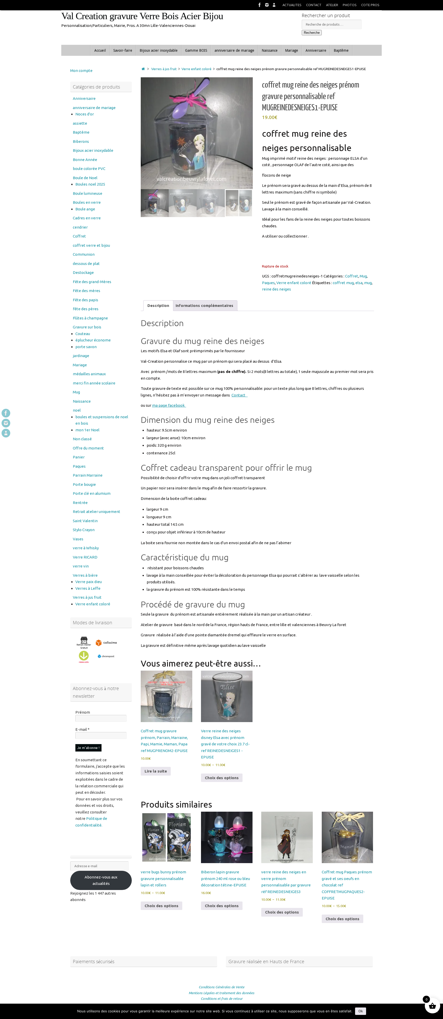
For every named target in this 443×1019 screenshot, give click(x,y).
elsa (359, 283)
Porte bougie (84, 484)
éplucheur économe (93, 340)
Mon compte (81, 70)
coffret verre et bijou (91, 245)
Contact (239, 395)
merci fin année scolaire (94, 383)
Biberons (81, 141)
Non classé (82, 439)
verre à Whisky (86, 548)
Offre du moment (88, 448)
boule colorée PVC (89, 168)
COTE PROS (370, 5)
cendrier (80, 227)
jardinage (81, 355)
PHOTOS (350, 5)
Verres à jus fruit (164, 69)
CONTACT (313, 5)
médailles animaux (89, 374)
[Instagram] (266, 4)
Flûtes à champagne (90, 318)
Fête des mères (86, 290)
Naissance (82, 401)
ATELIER (332, 5)
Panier (79, 457)
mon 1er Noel (87, 430)
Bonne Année (85, 159)
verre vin (81, 566)
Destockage (83, 272)
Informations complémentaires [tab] (204, 305)
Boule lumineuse (87, 193)
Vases (78, 539)
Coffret (351, 276)
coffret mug (343, 283)
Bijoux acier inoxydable (93, 150)
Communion (84, 254)
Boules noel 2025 (90, 184)
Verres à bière (85, 575)
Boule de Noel (85, 178)
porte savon (86, 347)
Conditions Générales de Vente (221, 987)
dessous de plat (86, 263)
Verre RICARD (85, 557)
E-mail (82, 729)
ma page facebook (169, 405)
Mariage (80, 365)
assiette (80, 123)
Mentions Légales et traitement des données (221, 993)
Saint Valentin (85, 521)
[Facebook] (259, 4)
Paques (268, 283)
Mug (363, 276)
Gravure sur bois (87, 327)
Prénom (82, 712)
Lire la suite (156, 771)
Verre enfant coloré (197, 69)
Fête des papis (85, 300)
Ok (360, 1011)
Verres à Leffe (87, 588)
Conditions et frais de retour (222, 998)
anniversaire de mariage (94, 107)
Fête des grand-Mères (92, 282)
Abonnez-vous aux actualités (101, 880)
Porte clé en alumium (91, 493)
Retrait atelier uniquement (96, 511)
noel (77, 410)
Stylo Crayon (84, 530)
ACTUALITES (292, 5)
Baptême (81, 132)
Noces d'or (84, 114)
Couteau (82, 333)
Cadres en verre (87, 218)
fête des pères (85, 309)
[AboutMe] (274, 4)
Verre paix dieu (88, 582)
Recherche (312, 33)
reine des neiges (276, 289)
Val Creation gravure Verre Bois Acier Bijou (142, 16)
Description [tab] (158, 305)
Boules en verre (87, 202)
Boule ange (85, 209)
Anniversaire (84, 98)
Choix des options (222, 778)
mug (368, 283)
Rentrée (80, 502)
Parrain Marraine (88, 475)
